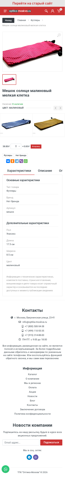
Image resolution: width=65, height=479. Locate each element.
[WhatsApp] (26, 161)
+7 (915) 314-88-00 (34, 335)
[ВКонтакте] (8, 161)
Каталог (32, 374)
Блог (32, 400)
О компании (32, 378)
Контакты (32, 405)
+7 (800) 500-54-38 (34, 326)
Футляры (8, 155)
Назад (8, 20)
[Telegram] (17, 161)
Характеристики (19, 171)
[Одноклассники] (12, 161)
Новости (32, 396)
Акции (32, 391)
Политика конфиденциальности (32, 413)
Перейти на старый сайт (32, 3)
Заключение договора (32, 409)
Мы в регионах (32, 383)
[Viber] (21, 161)
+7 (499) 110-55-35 (34, 330)
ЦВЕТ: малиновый (13, 108)
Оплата (32, 387)
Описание (45, 171)
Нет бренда (21, 155)
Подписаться (51, 442)
